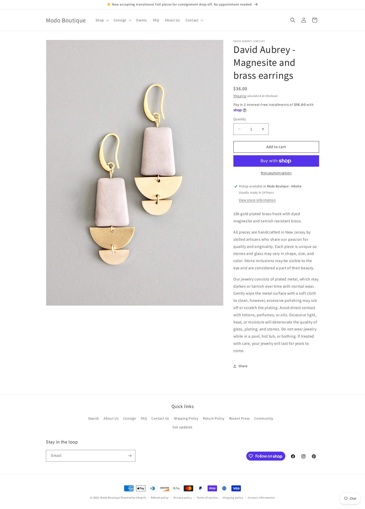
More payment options (276, 173)
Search (93, 418)
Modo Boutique (110, 497)
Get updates (182, 427)
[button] (101, 20)
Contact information (261, 497)
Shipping (239, 96)
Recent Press (239, 418)
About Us (111, 418)
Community (263, 418)
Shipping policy (232, 497)
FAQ (144, 418)
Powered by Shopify (133, 497)
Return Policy (213, 418)
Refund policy (160, 497)
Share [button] (243, 366)
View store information (257, 200)
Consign (129, 418)
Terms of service (207, 497)
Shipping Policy (186, 418)
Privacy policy (183, 497)
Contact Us (160, 418)
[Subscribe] (129, 456)
